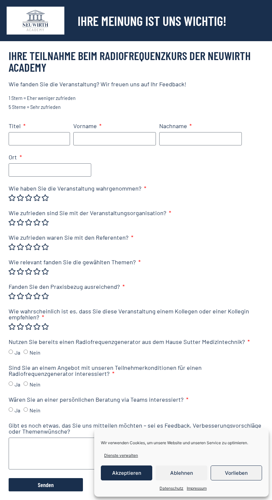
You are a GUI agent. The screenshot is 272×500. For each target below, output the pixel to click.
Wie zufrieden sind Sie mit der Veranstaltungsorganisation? (88, 213)
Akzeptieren (126, 473)
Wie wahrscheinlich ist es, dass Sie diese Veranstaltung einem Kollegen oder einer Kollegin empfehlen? (129, 314)
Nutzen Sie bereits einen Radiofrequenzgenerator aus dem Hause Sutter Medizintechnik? (127, 342)
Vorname (85, 126)
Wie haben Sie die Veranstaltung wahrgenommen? (76, 188)
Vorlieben (236, 473)
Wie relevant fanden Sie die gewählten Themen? (73, 262)
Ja (17, 352)
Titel (15, 126)
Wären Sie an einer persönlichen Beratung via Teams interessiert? (97, 399)
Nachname (173, 126)
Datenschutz (171, 488)
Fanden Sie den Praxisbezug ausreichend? (65, 287)
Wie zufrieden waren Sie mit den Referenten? (69, 237)
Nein (35, 352)
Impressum (197, 488)
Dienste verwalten (121, 455)
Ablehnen (181, 473)
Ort (13, 157)
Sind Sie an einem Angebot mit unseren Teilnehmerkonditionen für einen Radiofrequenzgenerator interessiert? (105, 371)
